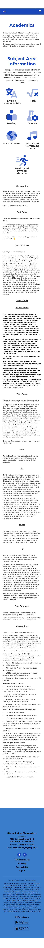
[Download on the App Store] (22, 928)
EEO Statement (22, 860)
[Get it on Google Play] (22, 922)
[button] (4, 11)
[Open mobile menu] (40, 11)
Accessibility (22, 867)
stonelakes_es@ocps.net (25, 848)
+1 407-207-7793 (26, 845)
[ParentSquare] (22, 917)
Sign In (22, 871)
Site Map (22, 863)
